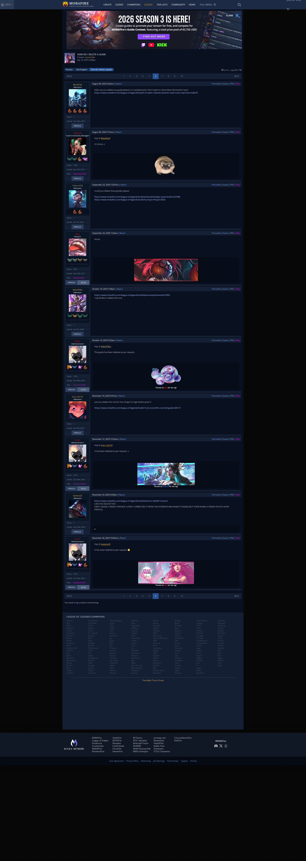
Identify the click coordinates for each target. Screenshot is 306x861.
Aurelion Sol (71, 648)
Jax (111, 638)
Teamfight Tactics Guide (153, 680)
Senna (177, 635)
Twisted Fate (202, 643)
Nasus (156, 623)
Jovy (78, 233)
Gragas (91, 665)
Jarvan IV (113, 635)
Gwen (90, 670)
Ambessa (70, 633)
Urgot (198, 650)
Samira (178, 630)
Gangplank (93, 658)
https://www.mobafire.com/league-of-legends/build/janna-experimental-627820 (132, 295)
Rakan (155, 660)
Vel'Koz (199, 660)
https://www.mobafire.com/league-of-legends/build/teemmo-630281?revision (131, 500)
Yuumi (220, 645)
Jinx (111, 645)
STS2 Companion (162, 751)
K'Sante (113, 648)
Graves (91, 668)
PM (231, 83)
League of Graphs (100, 740)
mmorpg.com (160, 738)
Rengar (178, 620)
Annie (69, 640)
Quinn (155, 658)
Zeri (219, 655)
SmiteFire (117, 738)
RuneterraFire (98, 751)
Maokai (134, 655)
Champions (133, 4)
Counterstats (98, 746)
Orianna (156, 643)
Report (119, 83)
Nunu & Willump (160, 638)
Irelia (112, 628)
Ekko (90, 638)
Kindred (134, 620)
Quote (225, 83)
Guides (119, 4)
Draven (91, 635)
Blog (83, 282)
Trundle (199, 638)
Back (69, 76)
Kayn (112, 668)
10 (182, 76)
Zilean (220, 660)
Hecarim (92, 673)
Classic (148, 4)
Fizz (89, 653)
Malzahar (135, 653)
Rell (154, 668)
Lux (132, 648)
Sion (176, 653)
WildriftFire (97, 749)
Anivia (69, 638)
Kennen (113, 670)
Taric (198, 628)
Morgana (135, 670)
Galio (90, 655)
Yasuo (220, 635)
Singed (178, 650)
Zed (219, 653)
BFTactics (137, 738)
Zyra (220, 665)
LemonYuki (90, 57)
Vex (198, 663)
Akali (68, 625)
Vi (197, 665)
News (192, 4)
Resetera (117, 743)
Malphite (135, 650)
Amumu (69, 635)
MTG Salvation (140, 740)
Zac (219, 650)
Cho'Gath (92, 623)
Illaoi (112, 625)
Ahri (68, 623)
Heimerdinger (116, 620)
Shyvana (178, 648)
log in (78, 602)
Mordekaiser (137, 668)
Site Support (81, 69)
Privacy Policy (132, 761)
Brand (69, 663)
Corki (90, 625)
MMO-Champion (140, 751)
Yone (220, 638)
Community (178, 4)
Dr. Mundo (93, 633)
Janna (112, 633)
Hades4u (77, 132)
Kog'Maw (135, 625)
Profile (77, 126)
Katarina (113, 663)
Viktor (198, 670)
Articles (193, 761)
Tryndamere (201, 640)
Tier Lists (162, 4)
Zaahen (221, 648)
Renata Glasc (159, 670)
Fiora (90, 650)
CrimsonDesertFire (182, 738)
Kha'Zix (113, 673)
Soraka (178, 665)
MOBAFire (97, 738)
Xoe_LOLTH (77, 396)
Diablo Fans (159, 746)
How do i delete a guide (101, 69)
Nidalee (156, 630)
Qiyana (156, 655)
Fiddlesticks (93, 648)
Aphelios (70, 643)
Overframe (158, 749)
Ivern (112, 630)
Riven (177, 623)
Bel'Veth (70, 658)
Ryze (177, 628)
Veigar (199, 658)
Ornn (155, 645)
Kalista (113, 653)
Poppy (155, 650)
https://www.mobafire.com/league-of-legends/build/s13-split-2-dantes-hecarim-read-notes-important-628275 (146, 92)
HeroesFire (118, 751)
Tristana (200, 635)
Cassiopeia (93, 620)
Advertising (146, 761)
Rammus (157, 663)
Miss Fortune (137, 665)
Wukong (221, 625)
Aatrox (69, 620)
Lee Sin (134, 630)
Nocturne (157, 635)
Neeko (156, 628)
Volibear (221, 620)
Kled (133, 623)
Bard (68, 655)
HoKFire (178, 740)
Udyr (198, 648)
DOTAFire (117, 740)
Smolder (178, 660)
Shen (177, 645)
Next (236, 76)
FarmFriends (118, 746)
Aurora (69, 650)
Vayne (199, 655)
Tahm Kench (201, 620)
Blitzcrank (70, 660)
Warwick (221, 623)
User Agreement (116, 761)
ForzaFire (117, 749)
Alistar (69, 630)
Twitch (199, 645)
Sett (176, 640)
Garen (91, 660)
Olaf (155, 640)
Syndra (178, 673)
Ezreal (91, 645)
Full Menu (206, 4)
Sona (177, 663)
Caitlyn (69, 670)
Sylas (177, 670)
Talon (198, 625)
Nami (155, 620)
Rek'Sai (156, 665)
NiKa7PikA (77, 289)
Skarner (178, 658)
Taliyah (199, 623)
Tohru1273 (77, 185)
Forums (69, 69)
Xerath (221, 630)
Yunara (221, 643)
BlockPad (77, 84)
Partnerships (172, 761)
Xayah (220, 628)
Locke (133, 640)
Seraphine (179, 638)
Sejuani (178, 633)
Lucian (134, 643)
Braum (69, 665)
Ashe (68, 645)
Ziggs (220, 658)
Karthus (113, 658)
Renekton (157, 673)
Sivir (176, 655)
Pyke (155, 653)
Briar (68, 668)
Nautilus (156, 625)
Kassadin (114, 660)
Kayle (112, 665)
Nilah (155, 633)
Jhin (111, 643)
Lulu (133, 645)
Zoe (219, 663)
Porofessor (97, 743)
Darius (91, 628)
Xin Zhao (222, 633)
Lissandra (135, 638)
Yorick (220, 640)
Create (107, 4)
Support (184, 761)
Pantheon (157, 648)
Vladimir (200, 673)
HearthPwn (159, 743)
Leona (134, 633)
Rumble (178, 625)
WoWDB (137, 746)
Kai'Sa (112, 650)
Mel (133, 660)
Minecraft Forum (140, 743)
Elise (90, 640)
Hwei (112, 623)
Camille (69, 673)
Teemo (199, 630)
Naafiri (134, 673)
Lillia (133, 635)
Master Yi (135, 658)
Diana (90, 630)
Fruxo (77, 341)
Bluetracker (159, 740)
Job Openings (159, 761)
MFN (8, 4)
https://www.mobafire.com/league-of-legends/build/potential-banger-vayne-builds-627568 (137, 196)
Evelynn (91, 643)
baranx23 (77, 495)
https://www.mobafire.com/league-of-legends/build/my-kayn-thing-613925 (129, 199)
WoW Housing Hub (141, 749)
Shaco (177, 643)
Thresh (199, 633)
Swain (177, 668)
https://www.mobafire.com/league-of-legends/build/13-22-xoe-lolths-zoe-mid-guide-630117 (137, 407)
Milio (133, 663)
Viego (198, 668)
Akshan (69, 628)
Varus (198, 653)
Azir (68, 653)
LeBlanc (134, 628)
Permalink (216, 83)
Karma (113, 655)
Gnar (90, 663)
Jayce (112, 640)
